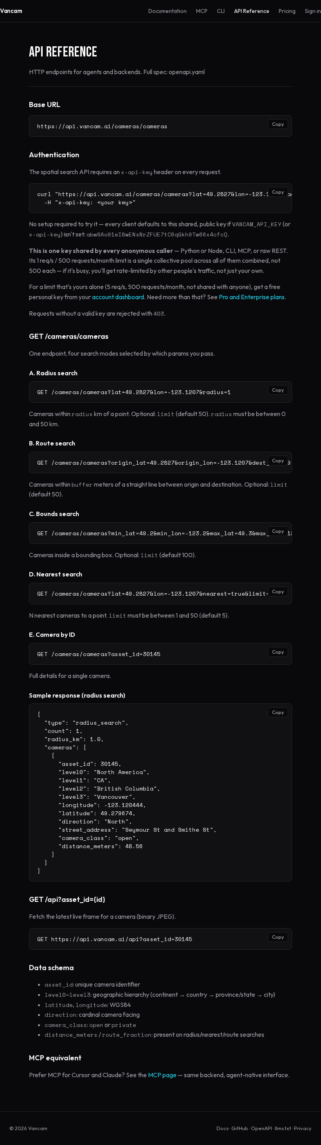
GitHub (239, 1128)
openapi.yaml (187, 72)
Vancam (11, 11)
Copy (278, 124)
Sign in (313, 11)
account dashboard (118, 297)
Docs (222, 1128)
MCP (201, 11)
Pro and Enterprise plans (252, 297)
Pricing (287, 11)
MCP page (162, 1075)
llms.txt (283, 1128)
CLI (221, 11)
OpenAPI (261, 1128)
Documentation (167, 11)
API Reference (251, 11)
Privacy (303, 1128)
